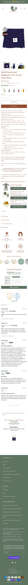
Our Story (5, 490)
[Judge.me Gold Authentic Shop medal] (10, 296)
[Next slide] (26, 90)
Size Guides (6, 523)
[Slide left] (1, 66)
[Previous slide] (1, 90)
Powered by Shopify (18, 582)
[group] (5, 90)
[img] (4, 309)
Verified (13, 301)
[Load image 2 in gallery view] (14, 65)
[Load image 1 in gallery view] (7, 65)
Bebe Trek (12, 582)
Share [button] (4, 211)
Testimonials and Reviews (9, 496)
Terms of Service (7, 480)
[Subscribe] (23, 552)
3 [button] (14, 405)
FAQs (4, 464)
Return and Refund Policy (9, 471)
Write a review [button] (14, 287)
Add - (18, 188)
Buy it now (14, 106)
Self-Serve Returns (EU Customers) (12, 474)
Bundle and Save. (7, 168)
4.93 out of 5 (18, 272)
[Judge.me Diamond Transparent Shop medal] (17, 296)
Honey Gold (16, 159)
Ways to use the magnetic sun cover (12, 512)
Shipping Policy (6, 467)
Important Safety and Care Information (12, 508)
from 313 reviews (13, 423)
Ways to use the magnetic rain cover (12, 520)
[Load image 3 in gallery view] (21, 65)
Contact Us (5, 461)
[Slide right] (26, 66)
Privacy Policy (6, 477)
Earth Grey (19, 157)
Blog (4, 493)
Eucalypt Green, (8, 159)
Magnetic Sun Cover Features (10, 505)
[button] (2, 8)
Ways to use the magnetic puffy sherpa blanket (12, 516)
